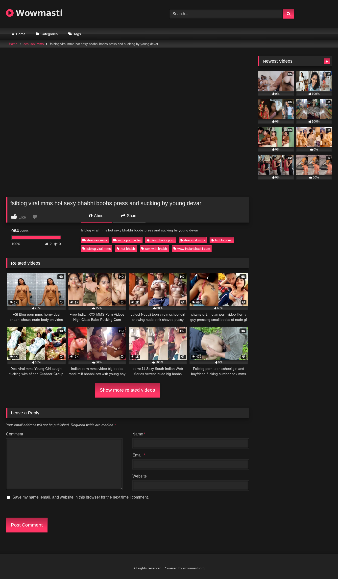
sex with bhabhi (156, 249)
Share (132, 216)
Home (20, 34)
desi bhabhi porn (162, 240)
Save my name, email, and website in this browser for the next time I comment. (80, 497)
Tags (77, 34)
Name (138, 434)
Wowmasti (38, 13)
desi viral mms (194, 240)
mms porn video (129, 240)
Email (138, 455)
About (98, 216)
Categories (49, 34)
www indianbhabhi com (193, 249)
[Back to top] (322, 564)
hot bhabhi (128, 249)
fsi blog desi (223, 240)
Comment (14, 434)
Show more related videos (127, 390)
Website (139, 476)
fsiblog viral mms (98, 249)
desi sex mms (34, 44)
